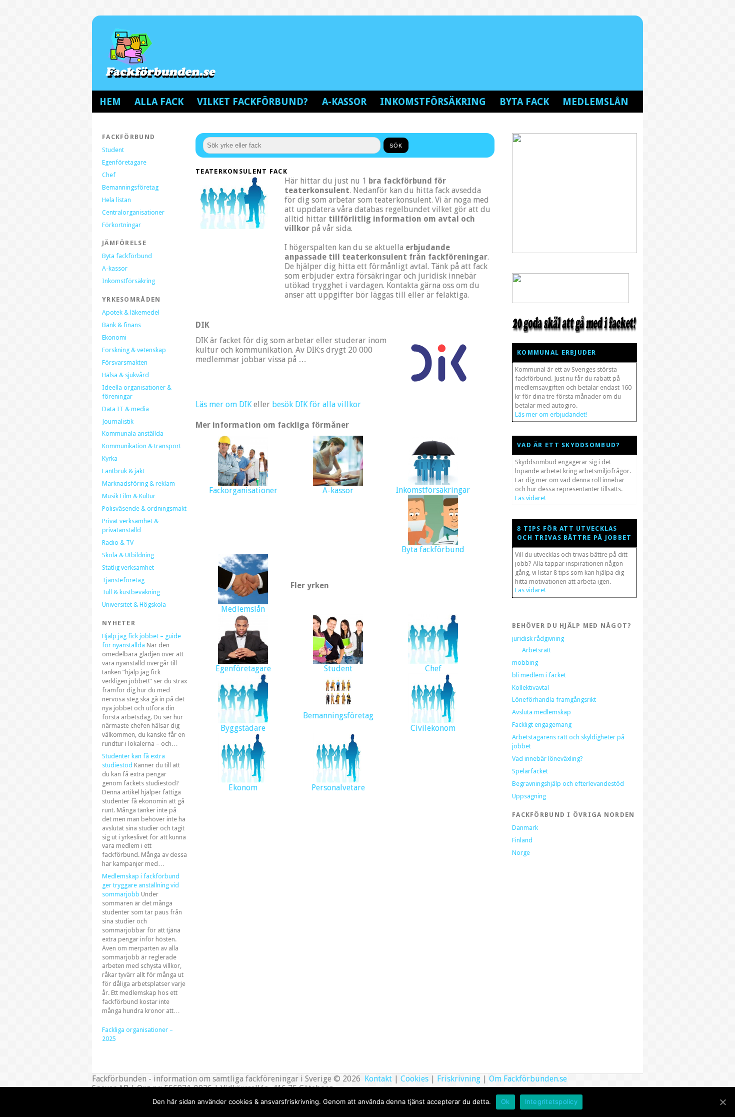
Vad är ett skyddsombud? (568, 445)
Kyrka (110, 458)
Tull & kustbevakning (131, 592)
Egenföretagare (124, 162)
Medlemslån (595, 102)
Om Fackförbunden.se (528, 1078)
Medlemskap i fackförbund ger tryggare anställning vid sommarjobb (141, 885)
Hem (110, 102)
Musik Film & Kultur (129, 496)
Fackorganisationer (243, 490)
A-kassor (344, 102)
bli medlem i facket (539, 675)
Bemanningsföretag (130, 187)
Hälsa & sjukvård (125, 375)
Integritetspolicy (551, 1101)
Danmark (525, 827)
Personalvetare (338, 787)
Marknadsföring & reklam (138, 483)
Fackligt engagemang (542, 724)
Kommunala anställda (133, 433)
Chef (109, 175)
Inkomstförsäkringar (433, 490)
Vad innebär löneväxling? (547, 758)
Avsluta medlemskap (541, 712)
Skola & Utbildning (128, 555)
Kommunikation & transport (141, 446)
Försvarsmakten (125, 362)
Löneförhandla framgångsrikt (554, 699)
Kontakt (377, 1078)
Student (113, 150)
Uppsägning (529, 796)
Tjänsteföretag (123, 580)
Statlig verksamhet (128, 567)
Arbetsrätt (536, 650)
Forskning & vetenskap (134, 350)
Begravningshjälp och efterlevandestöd (568, 783)
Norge (521, 852)
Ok (505, 1101)
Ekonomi (114, 337)
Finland (522, 840)
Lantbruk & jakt (123, 471)
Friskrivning (458, 1078)
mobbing (525, 662)
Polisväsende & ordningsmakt (144, 508)
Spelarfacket (530, 771)
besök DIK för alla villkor (316, 404)
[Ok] (723, 1102)
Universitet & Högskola (134, 604)
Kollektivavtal (530, 687)
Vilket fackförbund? (252, 102)
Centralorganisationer (133, 212)
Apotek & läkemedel (131, 312)
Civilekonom (433, 728)
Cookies (414, 1078)
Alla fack (159, 102)
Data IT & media (125, 409)
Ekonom (243, 787)
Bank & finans (121, 325)
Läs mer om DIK (224, 404)
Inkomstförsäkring (433, 102)
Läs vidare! (530, 498)
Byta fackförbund (127, 256)
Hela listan (116, 200)
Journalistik (118, 421)
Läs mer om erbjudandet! (551, 414)
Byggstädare (243, 728)
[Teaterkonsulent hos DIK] (438, 387)
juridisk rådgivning (538, 638)
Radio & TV (118, 542)
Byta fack (524, 102)
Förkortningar (121, 225)
